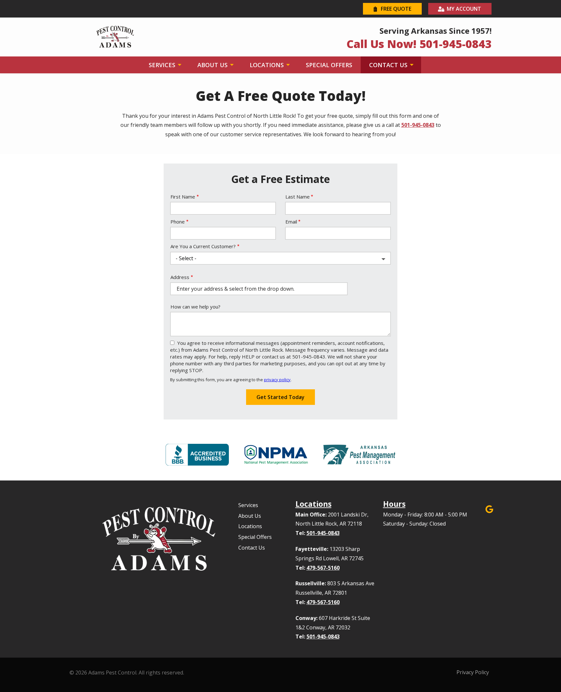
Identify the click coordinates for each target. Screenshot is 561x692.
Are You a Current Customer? (203, 246)
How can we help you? (195, 306)
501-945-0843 (417, 124)
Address (179, 277)
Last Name (297, 196)
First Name (182, 196)
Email (291, 221)
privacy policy (277, 379)
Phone (177, 221)
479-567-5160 (323, 567)
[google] (489, 508)
